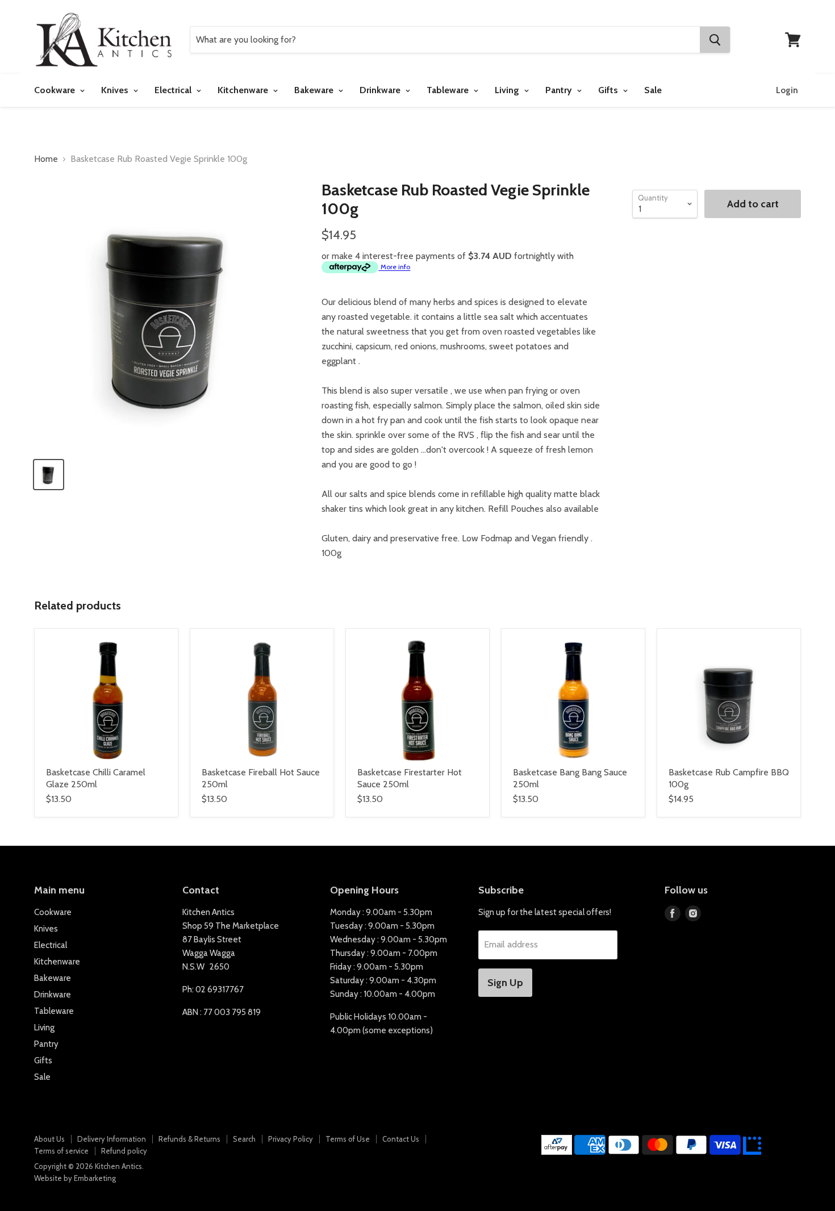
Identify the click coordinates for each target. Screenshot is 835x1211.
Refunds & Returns (189, 1138)
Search (244, 1138)
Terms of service (61, 1150)
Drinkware (381, 90)
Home (46, 159)
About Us (49, 1138)
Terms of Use (347, 1138)
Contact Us (400, 1138)
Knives (116, 90)
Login (787, 90)
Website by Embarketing (75, 1178)
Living (508, 90)
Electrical (174, 90)
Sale (653, 90)
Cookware (55, 90)
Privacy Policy (290, 1138)
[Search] (715, 40)
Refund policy (124, 1150)
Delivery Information (111, 1138)
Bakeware (315, 90)
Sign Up (505, 982)
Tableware (449, 90)
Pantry (559, 90)
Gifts (609, 90)
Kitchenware (244, 90)
